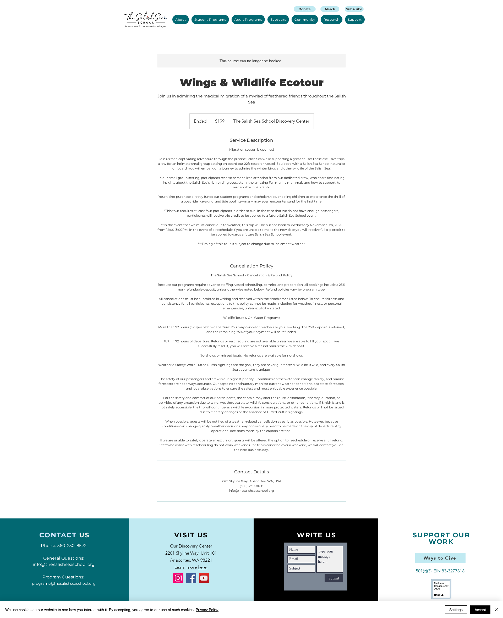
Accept (480, 609)
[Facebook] (191, 578)
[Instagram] (178, 578)
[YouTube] (204, 578)
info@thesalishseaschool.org (64, 564)
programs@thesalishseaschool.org (64, 583)
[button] (180, 19)
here (202, 567)
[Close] (497, 609)
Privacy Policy (207, 609)
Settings (456, 609)
